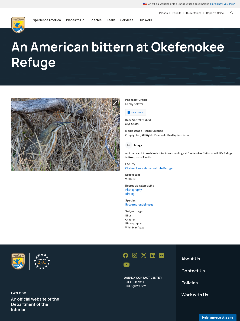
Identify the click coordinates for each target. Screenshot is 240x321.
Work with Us (194, 295)
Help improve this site (217, 317)
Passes (163, 13)
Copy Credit (137, 112)
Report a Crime (215, 13)
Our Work (145, 20)
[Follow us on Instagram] (136, 255)
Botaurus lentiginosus (139, 204)
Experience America (46, 20)
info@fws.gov (136, 286)
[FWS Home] (18, 25)
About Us (190, 259)
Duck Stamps (194, 13)
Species (96, 20)
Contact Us (193, 271)
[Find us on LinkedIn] (154, 255)
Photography (133, 190)
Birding (129, 194)
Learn (111, 20)
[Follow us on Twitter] (145, 255)
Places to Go (75, 20)
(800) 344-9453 (135, 282)
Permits (177, 13)
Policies (189, 283)
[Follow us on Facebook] (127, 255)
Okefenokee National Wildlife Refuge (149, 168)
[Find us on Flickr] (163, 255)
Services (126, 20)
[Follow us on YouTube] (127, 265)
